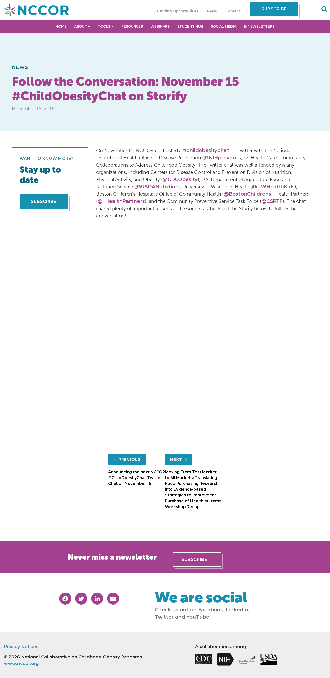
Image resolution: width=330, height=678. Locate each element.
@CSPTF (272, 201)
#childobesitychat (206, 150)
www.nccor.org (21, 663)
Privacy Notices (21, 646)
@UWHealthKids (273, 187)
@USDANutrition (157, 187)
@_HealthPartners (121, 201)
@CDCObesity (180, 179)
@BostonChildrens (247, 194)
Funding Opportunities (177, 11)
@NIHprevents (222, 158)
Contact (232, 11)
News (212, 11)
